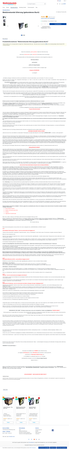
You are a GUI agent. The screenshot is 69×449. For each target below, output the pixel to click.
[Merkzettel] (57, 4)
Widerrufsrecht (38, 432)
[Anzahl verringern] (42, 24)
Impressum (37, 433)
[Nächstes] (38, 26)
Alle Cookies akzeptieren (61, 447)
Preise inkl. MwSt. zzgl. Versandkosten (48, 18)
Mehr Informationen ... (33, 447)
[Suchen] (45, 4)
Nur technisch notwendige (44, 447)
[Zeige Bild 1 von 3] (21, 35)
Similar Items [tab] (5, 389)
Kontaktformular (12, 436)
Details (8, 422)
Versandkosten (31, 442)
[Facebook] (53, 428)
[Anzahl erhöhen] (48, 24)
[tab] (5, 38)
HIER (46, 44)
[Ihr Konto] (60, 4)
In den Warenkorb (58, 24)
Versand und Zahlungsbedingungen (25, 433)
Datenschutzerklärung (23, 431)
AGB (20, 429)
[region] (21, 26)
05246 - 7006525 (6, 431)
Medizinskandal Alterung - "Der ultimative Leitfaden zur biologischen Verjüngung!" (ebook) (33, 408)
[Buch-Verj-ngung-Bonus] (23, 26)
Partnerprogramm (38, 429)
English (59, 0)
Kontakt (36, 431)
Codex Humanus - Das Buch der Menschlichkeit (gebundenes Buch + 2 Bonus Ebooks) (8, 408)
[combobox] (35, 4)
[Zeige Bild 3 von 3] (24, 35)
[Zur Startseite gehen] (10, 3)
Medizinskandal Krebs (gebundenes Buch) (20, 408)
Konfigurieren (53, 447)
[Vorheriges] (7, 26)
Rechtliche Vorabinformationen (24, 432)
